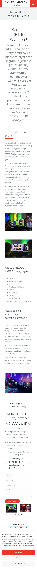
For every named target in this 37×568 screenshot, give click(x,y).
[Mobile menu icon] (33, 4)
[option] (11, 508)
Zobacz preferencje (18, 563)
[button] (34, 531)
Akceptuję (18, 552)
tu (22, 455)
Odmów (18, 558)
